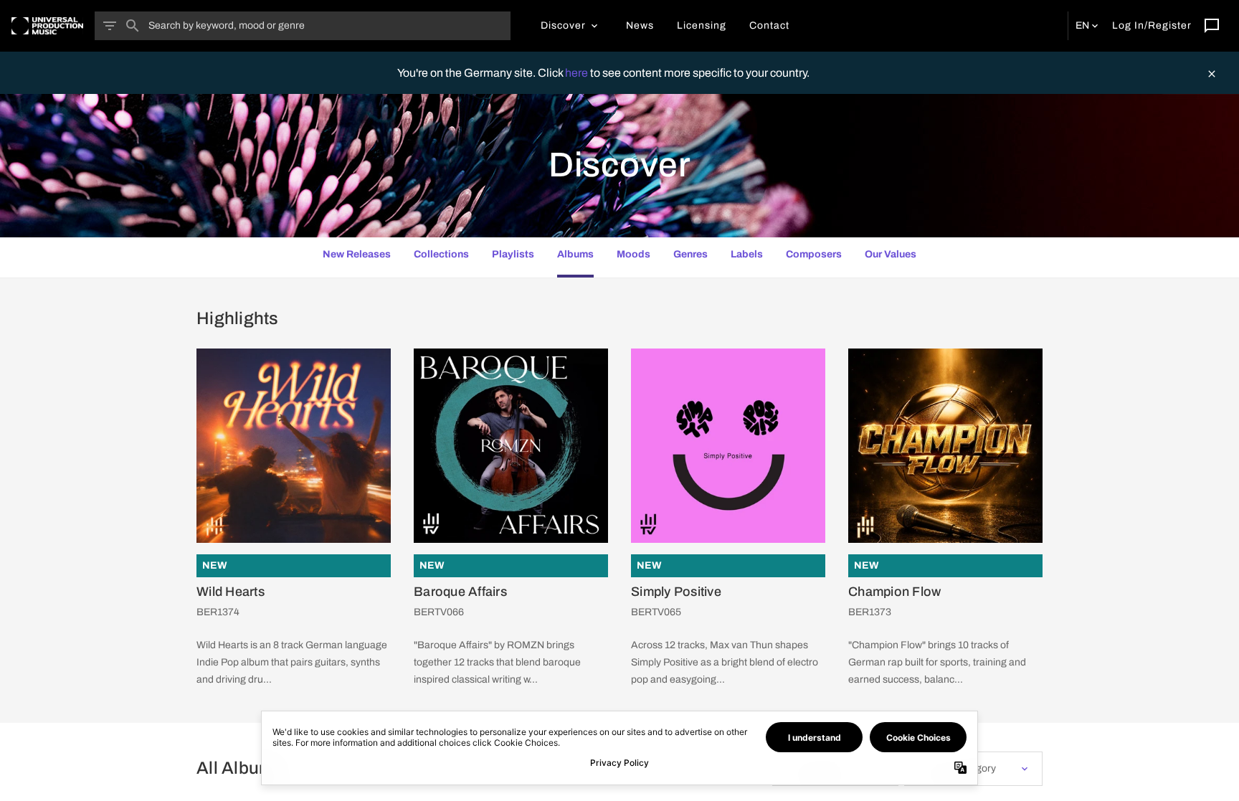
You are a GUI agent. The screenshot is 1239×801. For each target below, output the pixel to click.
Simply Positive (676, 591)
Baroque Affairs (460, 591)
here (577, 73)
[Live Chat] (1211, 25)
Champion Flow (894, 591)
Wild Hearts (230, 591)
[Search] (132, 25)
